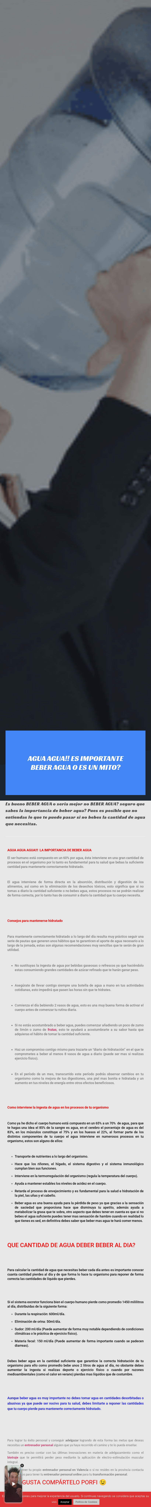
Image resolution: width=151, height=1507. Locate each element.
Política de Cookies (86, 1501)
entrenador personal (39, 1445)
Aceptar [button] (64, 1501)
